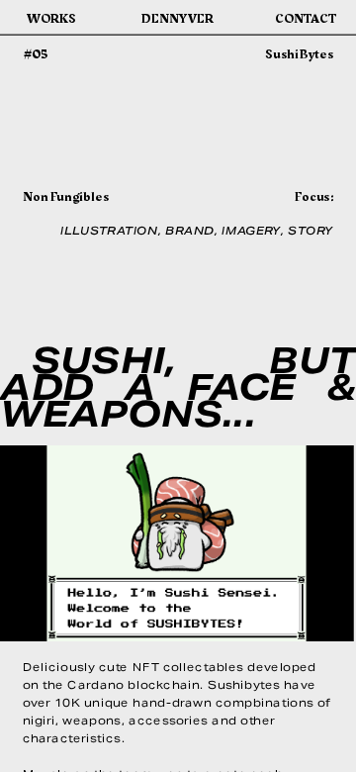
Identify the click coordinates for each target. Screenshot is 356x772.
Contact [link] (304, 18)
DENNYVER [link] (177, 18)
